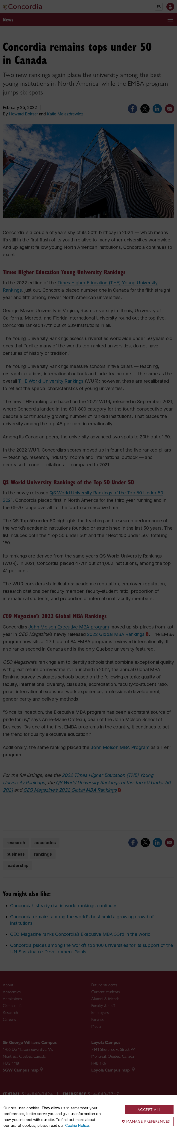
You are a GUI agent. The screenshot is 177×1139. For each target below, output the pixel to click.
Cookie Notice (77, 1125)
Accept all (149, 1109)
